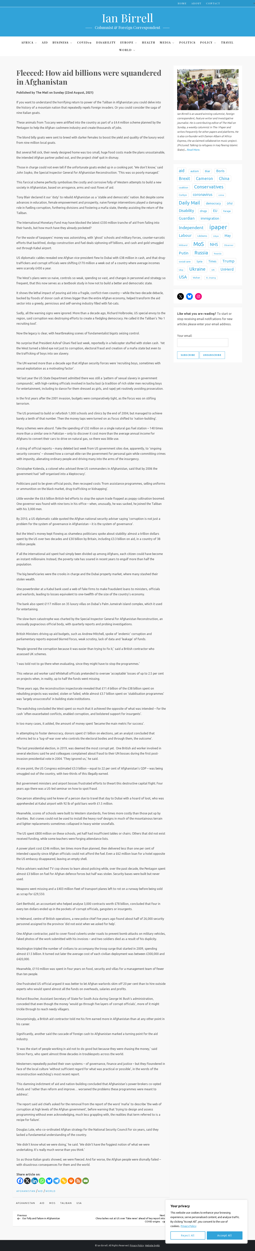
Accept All (224, 1235)
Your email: (184, 335)
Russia (201, 252)
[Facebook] (20, 1181)
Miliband (183, 245)
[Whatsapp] (42, 1181)
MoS (52, 1203)
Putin (184, 253)
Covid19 (84, 42)
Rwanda (217, 254)
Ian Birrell (127, 17)
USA (79, 1203)
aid (42, 1203)
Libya (216, 236)
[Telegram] (56, 1181)
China (224, 178)
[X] (27, 1181)
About (196, 3)
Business (60, 42)
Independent (191, 227)
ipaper (218, 227)
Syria (199, 261)
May (228, 235)
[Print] (71, 1181)
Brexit (184, 178)
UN (213, 269)
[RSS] (78, 1181)
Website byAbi (152, 1245)
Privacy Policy (188, 1226)
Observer (228, 245)
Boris (220, 171)
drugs (203, 210)
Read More (193, 149)
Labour (185, 235)
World (125, 50)
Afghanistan (25, 1191)
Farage (227, 211)
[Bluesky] (49, 1181)
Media (165, 42)
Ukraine (197, 268)
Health (148, 42)
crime (221, 195)
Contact (213, 3)
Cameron (204, 178)
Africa (27, 42)
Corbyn (183, 195)
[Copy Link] (63, 1181)
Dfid (229, 203)
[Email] (85, 1181)
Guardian (187, 218)
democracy (213, 203)
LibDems (202, 236)
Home (182, 3)
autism (194, 171)
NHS (214, 244)
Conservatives (208, 186)
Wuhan (196, 277)
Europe (126, 42)
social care (185, 261)
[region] (206, 1222)
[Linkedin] (34, 1181)
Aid (45, 42)
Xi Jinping (211, 278)
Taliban (66, 1203)
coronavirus (202, 194)
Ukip (181, 269)
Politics (187, 42)
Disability (106, 42)
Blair (207, 171)
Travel (227, 42)
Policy (206, 42)
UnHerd (227, 269)
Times (212, 261)
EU (215, 211)
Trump (228, 260)
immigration (210, 218)
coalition (183, 187)
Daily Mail (189, 202)
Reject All (188, 1235)
